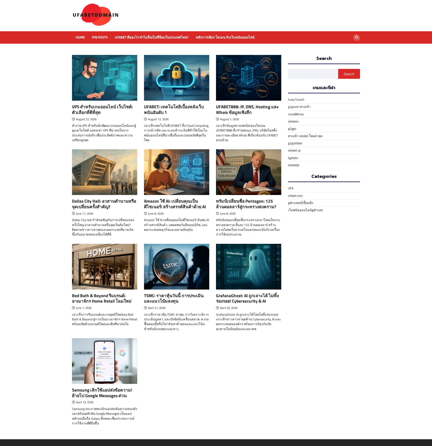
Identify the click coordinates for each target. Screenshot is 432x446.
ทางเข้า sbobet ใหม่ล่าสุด (305, 136)
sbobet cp (294, 150)
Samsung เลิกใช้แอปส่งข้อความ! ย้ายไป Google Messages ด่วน (102, 393)
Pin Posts (100, 37)
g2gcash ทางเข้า (299, 106)
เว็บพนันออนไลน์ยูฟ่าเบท (305, 210)
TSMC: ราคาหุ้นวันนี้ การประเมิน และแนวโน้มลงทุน (174, 298)
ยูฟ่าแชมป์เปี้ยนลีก (300, 202)
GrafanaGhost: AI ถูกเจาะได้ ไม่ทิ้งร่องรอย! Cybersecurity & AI (247, 298)
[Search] (356, 37)
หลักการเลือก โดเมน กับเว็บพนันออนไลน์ (225, 37)
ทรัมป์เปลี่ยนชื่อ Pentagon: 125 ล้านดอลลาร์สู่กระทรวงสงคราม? (246, 204)
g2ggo (292, 128)
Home (80, 37)
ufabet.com (295, 195)
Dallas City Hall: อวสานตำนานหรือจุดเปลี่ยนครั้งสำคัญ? (104, 204)
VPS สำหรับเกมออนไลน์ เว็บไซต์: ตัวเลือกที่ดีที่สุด (102, 109)
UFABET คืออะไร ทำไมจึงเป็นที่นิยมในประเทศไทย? (152, 37)
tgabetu (293, 157)
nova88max (296, 114)
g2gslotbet (295, 143)
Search (349, 74)
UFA (290, 188)
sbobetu (293, 121)
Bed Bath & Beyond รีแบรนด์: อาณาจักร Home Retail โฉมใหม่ (102, 298)
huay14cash (296, 99)
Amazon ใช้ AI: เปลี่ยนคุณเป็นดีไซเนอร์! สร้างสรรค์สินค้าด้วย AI (175, 204)
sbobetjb (293, 165)
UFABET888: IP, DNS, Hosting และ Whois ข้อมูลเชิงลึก (247, 109)
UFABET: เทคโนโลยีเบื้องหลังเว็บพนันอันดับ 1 (174, 109)
